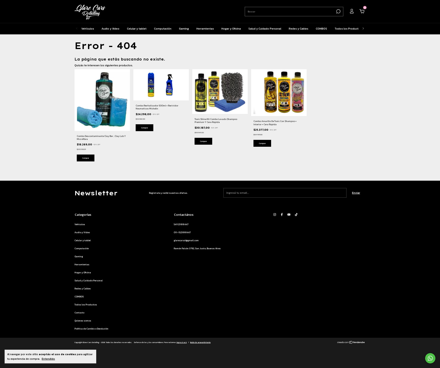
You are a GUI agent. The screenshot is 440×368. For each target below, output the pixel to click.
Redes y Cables (298, 29)
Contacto (79, 312)
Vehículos (87, 29)
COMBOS (321, 29)
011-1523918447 (182, 232)
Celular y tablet (136, 29)
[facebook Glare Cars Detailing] (281, 214)
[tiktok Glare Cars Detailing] (296, 214)
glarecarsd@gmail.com (186, 240)
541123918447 (181, 224)
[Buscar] (338, 11)
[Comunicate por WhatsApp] (430, 358)
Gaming (184, 29)
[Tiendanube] (351, 343)
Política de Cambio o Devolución (91, 328)
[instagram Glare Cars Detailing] (274, 214)
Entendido (48, 359)
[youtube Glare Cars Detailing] (288, 214)
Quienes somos (82, 320)
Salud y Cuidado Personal (264, 29)
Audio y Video (110, 29)
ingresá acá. (181, 342)
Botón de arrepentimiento (200, 342)
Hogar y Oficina (231, 29)
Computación (162, 29)
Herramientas (205, 29)
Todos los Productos (348, 29)
